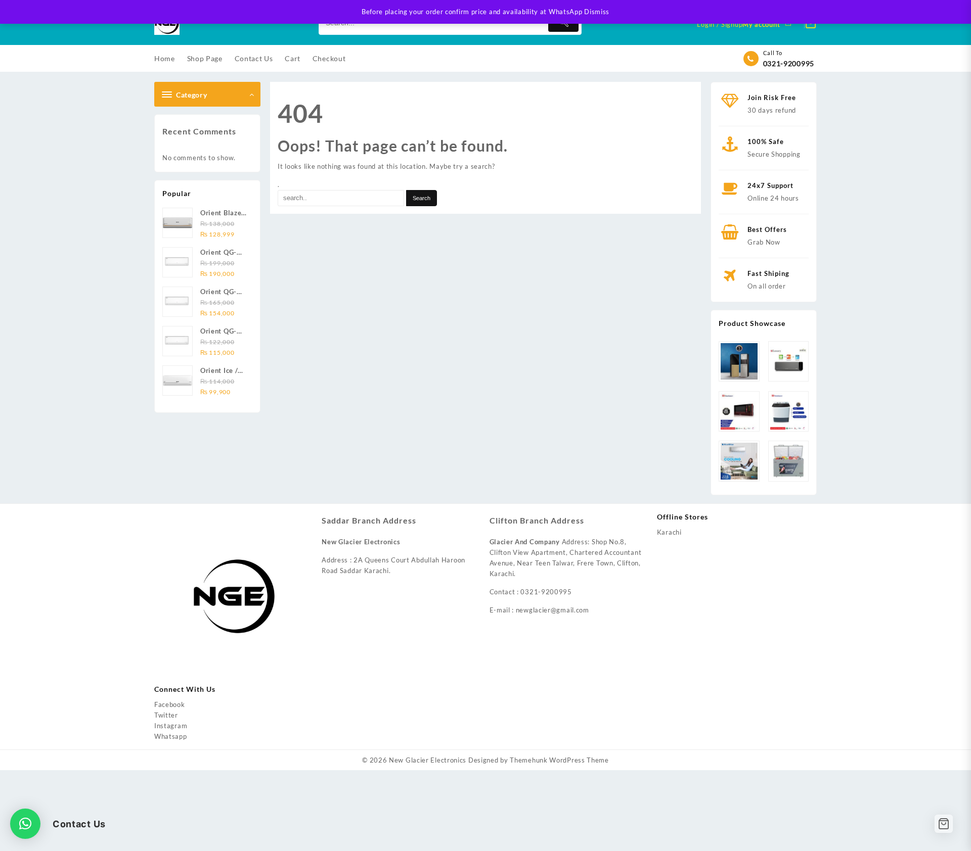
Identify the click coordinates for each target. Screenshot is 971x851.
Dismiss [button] (596, 12)
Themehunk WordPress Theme (559, 760)
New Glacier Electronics (427, 760)
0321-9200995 (788, 63)
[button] (25, 824)
